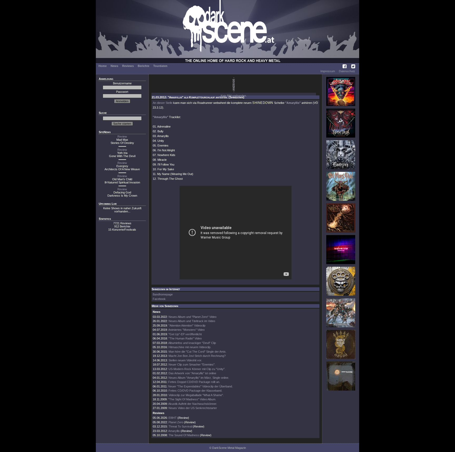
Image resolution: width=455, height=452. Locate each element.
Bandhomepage (163, 294)
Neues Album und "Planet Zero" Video (192, 316)
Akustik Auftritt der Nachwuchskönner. (192, 403)
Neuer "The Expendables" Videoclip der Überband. (200, 386)
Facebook (159, 298)
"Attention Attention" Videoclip (187, 325)
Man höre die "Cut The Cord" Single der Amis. (197, 351)
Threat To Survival (180, 426)
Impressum (327, 71)
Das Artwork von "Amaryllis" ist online (192, 373)
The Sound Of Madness (184, 435)
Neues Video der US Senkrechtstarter (193, 408)
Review (122, 136)
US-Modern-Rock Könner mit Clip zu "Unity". (197, 369)
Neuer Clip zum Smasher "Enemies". (192, 364)
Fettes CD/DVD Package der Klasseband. (195, 390)
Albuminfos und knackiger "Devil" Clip (192, 342)
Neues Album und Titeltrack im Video (192, 321)
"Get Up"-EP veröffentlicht (185, 334)
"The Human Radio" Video (185, 338)
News (114, 65)
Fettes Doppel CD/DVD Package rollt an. (194, 381)
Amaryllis (174, 430)
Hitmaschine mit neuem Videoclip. (190, 347)
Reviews (128, 65)
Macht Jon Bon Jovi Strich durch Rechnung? (197, 355)
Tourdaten (160, 65)
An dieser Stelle (162, 102)
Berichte (143, 65)
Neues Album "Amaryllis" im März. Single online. (199, 377)
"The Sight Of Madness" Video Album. (192, 399)
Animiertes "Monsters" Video (186, 329)
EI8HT (173, 417)
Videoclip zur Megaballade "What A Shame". (196, 395)
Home (102, 65)
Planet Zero (176, 422)
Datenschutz (347, 71)
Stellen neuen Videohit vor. (185, 360)
